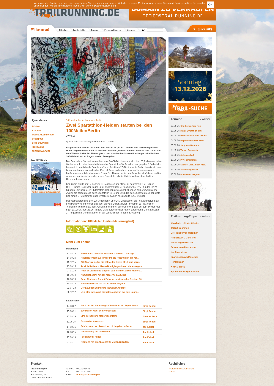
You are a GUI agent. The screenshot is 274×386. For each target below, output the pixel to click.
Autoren (36, 130)
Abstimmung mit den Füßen (95, 331)
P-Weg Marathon (188, 160)
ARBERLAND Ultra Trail (183, 237)
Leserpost (37, 138)
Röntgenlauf (177, 262)
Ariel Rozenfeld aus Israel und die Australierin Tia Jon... (110, 258)
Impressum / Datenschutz (181, 368)
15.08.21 (71, 311)
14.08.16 (71, 258)
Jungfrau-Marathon (189, 145)
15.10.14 (71, 275)
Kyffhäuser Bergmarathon (185, 271)
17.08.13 (71, 337)
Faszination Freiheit (91, 337)
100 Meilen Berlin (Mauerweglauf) (83, 120)
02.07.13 (71, 288)
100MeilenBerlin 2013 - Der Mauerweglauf (103, 283)
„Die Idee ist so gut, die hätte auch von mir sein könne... (110, 292)
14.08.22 (71, 306)
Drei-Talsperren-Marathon (184, 233)
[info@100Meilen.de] (78, 232)
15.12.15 (71, 262)
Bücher (36, 126)
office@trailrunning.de (88, 374)
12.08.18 (71, 253)
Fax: (68, 371)
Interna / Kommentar (43, 134)
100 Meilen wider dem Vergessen (98, 310)
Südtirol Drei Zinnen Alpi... (193, 165)
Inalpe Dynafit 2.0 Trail (191, 131)
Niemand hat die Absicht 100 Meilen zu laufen (105, 342)
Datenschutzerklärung (105, 5)
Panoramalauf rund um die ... (194, 136)
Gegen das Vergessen (92, 321)
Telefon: (70, 368)
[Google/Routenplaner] (110, 232)
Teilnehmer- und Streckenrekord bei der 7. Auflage (107, 253)
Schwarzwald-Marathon (183, 247)
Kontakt (172, 371)
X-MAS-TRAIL (178, 266)
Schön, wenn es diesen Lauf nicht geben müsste (106, 326)
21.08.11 (71, 342)
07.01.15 (71, 270)
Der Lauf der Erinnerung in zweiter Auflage (103, 288)
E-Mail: (69, 374)
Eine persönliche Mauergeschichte (99, 316)
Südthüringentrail (189, 169)
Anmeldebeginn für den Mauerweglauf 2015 (104, 275)
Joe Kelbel (148, 327)
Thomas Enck (150, 316)
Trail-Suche (38, 147)
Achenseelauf (187, 155)
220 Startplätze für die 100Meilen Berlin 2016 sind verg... (110, 262)
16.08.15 (71, 332)
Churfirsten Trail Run (190, 126)
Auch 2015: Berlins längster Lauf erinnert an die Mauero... (111, 270)
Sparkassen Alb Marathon (184, 257)
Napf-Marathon (179, 252)
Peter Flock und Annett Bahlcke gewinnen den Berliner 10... (112, 279)
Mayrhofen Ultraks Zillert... (193, 140)
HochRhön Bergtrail (190, 174)
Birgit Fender (149, 306)
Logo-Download (40, 143)
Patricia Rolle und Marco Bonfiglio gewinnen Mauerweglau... (112, 266)
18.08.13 (71, 279)
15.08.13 (71, 283)
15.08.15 (71, 266)
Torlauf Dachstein (189, 150)
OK (210, 4)
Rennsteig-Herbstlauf (182, 242)
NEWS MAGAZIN (41, 151)
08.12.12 (71, 292)
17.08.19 (71, 316)
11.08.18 (71, 321)
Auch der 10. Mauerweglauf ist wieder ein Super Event (109, 305)
